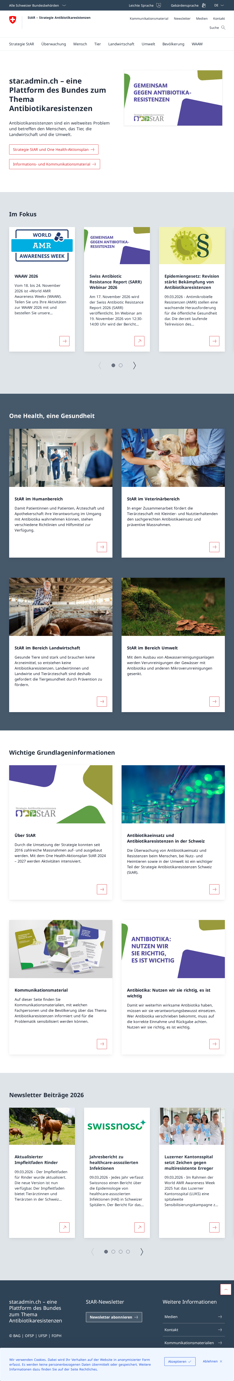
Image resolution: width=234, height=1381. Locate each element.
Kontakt (171, 1329)
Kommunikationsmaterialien (189, 1342)
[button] (113, 365)
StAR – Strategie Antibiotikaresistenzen (59, 17)
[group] (42, 289)
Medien (171, 1316)
